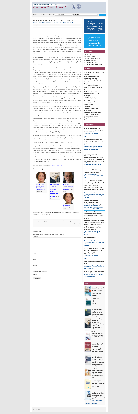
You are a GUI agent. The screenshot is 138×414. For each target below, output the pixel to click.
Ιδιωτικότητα (87, 102)
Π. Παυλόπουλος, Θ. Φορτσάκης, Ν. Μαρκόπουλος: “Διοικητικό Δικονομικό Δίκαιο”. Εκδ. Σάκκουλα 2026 (98, 383)
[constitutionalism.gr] (58, 10)
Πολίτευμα (87, 106)
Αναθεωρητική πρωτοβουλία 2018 (57, 212)
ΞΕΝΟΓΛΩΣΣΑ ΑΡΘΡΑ (90, 60)
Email (34, 259)
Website (35, 265)
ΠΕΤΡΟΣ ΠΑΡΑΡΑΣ (54, 24)
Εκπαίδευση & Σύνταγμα (91, 116)
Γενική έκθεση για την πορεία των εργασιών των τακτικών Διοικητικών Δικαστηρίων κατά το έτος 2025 (98, 395)
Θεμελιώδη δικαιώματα (90, 101)
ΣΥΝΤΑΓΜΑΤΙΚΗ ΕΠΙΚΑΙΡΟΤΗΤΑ (93, 64)
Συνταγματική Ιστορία (90, 99)
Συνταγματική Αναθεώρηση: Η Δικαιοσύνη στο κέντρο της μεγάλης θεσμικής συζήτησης (93, 130)
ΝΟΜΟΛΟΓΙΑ (87, 55)
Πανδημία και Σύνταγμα (90, 97)
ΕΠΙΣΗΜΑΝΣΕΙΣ (68, 212)
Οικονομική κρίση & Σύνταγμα (92, 112)
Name (34, 253)
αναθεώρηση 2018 (45, 24)
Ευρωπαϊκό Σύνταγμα (90, 119)
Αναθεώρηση (87, 110)
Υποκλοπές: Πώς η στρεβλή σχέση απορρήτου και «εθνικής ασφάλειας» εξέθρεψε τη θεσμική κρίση (94, 170)
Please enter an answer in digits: (40, 271)
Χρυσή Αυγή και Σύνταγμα (91, 114)
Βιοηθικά (86, 118)
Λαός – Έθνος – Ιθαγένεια (91, 108)
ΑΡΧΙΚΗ (35, 14)
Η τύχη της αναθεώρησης (40, 221)
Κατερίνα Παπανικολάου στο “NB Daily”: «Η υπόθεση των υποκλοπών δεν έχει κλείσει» (93, 141)
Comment (35, 236)
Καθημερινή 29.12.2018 (56, 165)
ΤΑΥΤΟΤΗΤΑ (43, 14)
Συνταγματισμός (88, 104)
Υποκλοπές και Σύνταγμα (91, 91)
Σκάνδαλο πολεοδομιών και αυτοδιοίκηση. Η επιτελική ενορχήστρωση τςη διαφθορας (92, 202)
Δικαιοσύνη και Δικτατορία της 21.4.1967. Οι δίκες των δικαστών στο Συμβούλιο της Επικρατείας (70, 223)
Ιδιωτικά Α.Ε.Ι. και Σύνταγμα (92, 85)
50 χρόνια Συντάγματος (90, 83)
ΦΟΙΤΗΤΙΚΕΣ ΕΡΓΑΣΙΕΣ (90, 62)
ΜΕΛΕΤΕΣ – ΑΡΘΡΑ (89, 56)
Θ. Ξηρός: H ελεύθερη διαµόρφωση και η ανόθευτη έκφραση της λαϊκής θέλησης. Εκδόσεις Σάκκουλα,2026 (97, 313)
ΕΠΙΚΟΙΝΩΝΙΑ (52, 14)
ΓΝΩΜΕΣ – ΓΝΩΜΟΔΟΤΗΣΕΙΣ (92, 58)
